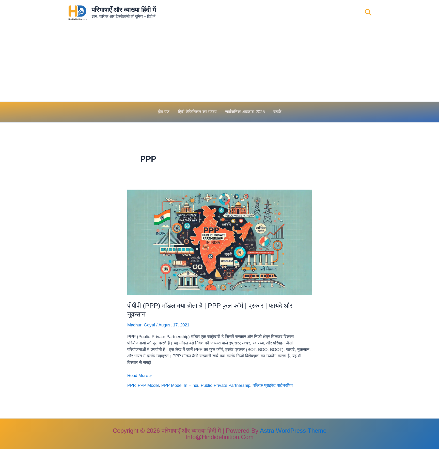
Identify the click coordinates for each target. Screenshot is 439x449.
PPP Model (148, 385)
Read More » (139, 376)
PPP (131, 385)
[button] (368, 13)
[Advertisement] (219, 63)
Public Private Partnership (225, 385)
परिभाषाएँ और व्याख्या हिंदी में (124, 9)
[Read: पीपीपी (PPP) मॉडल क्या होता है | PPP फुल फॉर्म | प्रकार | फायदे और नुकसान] (219, 242)
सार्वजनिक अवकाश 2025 (245, 111)
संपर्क (277, 111)
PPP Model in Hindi (179, 385)
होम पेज (163, 111)
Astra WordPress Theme (293, 430)
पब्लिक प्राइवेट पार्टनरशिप (273, 385)
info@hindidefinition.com (219, 437)
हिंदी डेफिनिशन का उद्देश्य (197, 111)
